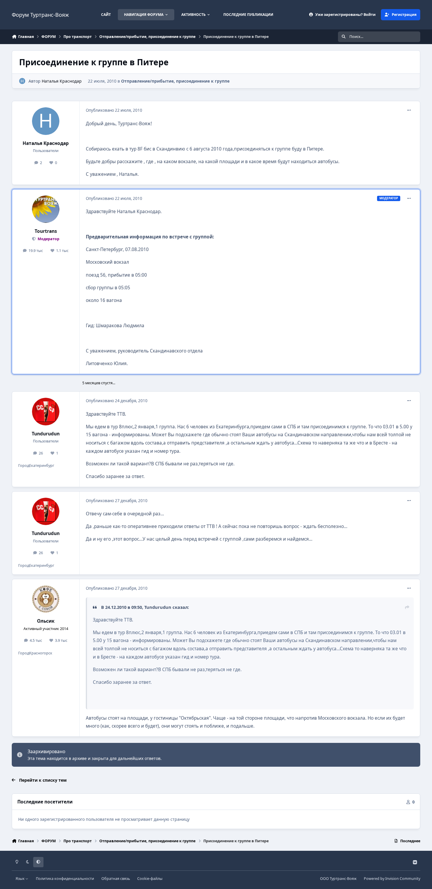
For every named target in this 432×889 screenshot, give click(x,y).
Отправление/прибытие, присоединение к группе (175, 81)
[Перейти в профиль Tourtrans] (46, 209)
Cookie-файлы (150, 878)
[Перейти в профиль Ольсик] (46, 599)
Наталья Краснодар (62, 81)
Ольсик (46, 621)
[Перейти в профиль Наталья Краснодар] (22, 81)
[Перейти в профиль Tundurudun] (46, 411)
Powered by (392, 878)
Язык (21, 878)
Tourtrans (46, 231)
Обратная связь (115, 878)
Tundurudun (46, 434)
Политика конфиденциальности (65, 878)
